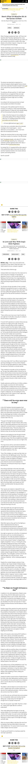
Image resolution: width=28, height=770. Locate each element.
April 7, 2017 (20, 123)
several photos (15, 54)
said (26, 86)
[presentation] (1, 226)
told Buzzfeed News (14, 144)
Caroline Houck (10, 24)
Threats (14, 14)
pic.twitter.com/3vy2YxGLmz (10, 120)
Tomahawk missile (8, 139)
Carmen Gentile (10, 250)
